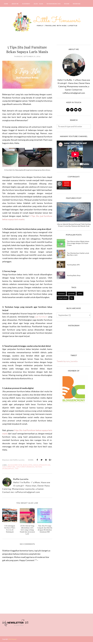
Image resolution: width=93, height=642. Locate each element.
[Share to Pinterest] (46, 460)
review (38, 467)
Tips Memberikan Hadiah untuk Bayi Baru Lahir (78, 254)
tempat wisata (62, 298)
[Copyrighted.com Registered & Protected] (64, 188)
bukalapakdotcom (41, 465)
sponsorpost (8, 468)
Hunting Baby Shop (73, 275)
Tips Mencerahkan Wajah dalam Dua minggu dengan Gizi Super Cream (78, 243)
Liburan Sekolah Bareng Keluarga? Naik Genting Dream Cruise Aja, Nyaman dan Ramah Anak (74, 225)
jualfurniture (8, 467)
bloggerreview (15, 465)
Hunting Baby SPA (73, 265)
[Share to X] (41, 460)
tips (16, 468)
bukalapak (28, 465)
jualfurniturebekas (25, 467)
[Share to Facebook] (37, 460)
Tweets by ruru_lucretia (67, 361)
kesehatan (61, 294)
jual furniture (41, 316)
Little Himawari (12, 639)
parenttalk (71, 294)
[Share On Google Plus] (50, 460)
